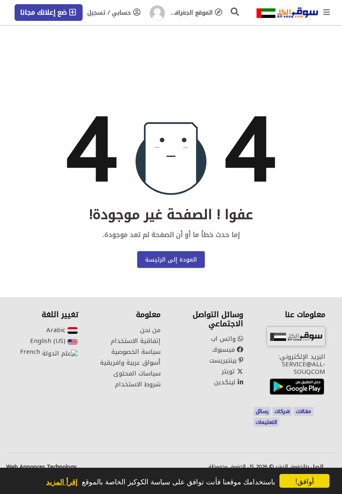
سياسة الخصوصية (136, 351)
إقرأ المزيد (62, 481)
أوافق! (304, 481)
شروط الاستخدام (138, 384)
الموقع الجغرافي (192, 12)
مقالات (303, 411)
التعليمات (266, 422)
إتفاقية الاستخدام (136, 341)
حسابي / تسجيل (110, 12)
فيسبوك (224, 349)
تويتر (229, 371)
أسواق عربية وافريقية (130, 362)
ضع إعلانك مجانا (44, 12)
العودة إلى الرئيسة (171, 259)
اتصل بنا (313, 467)
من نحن (150, 330)
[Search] (235, 11)
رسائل (262, 411)
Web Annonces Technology (41, 467)
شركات (282, 411)
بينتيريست (224, 360)
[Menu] (327, 12)
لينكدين (226, 382)
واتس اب (224, 339)
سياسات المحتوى (137, 373)
